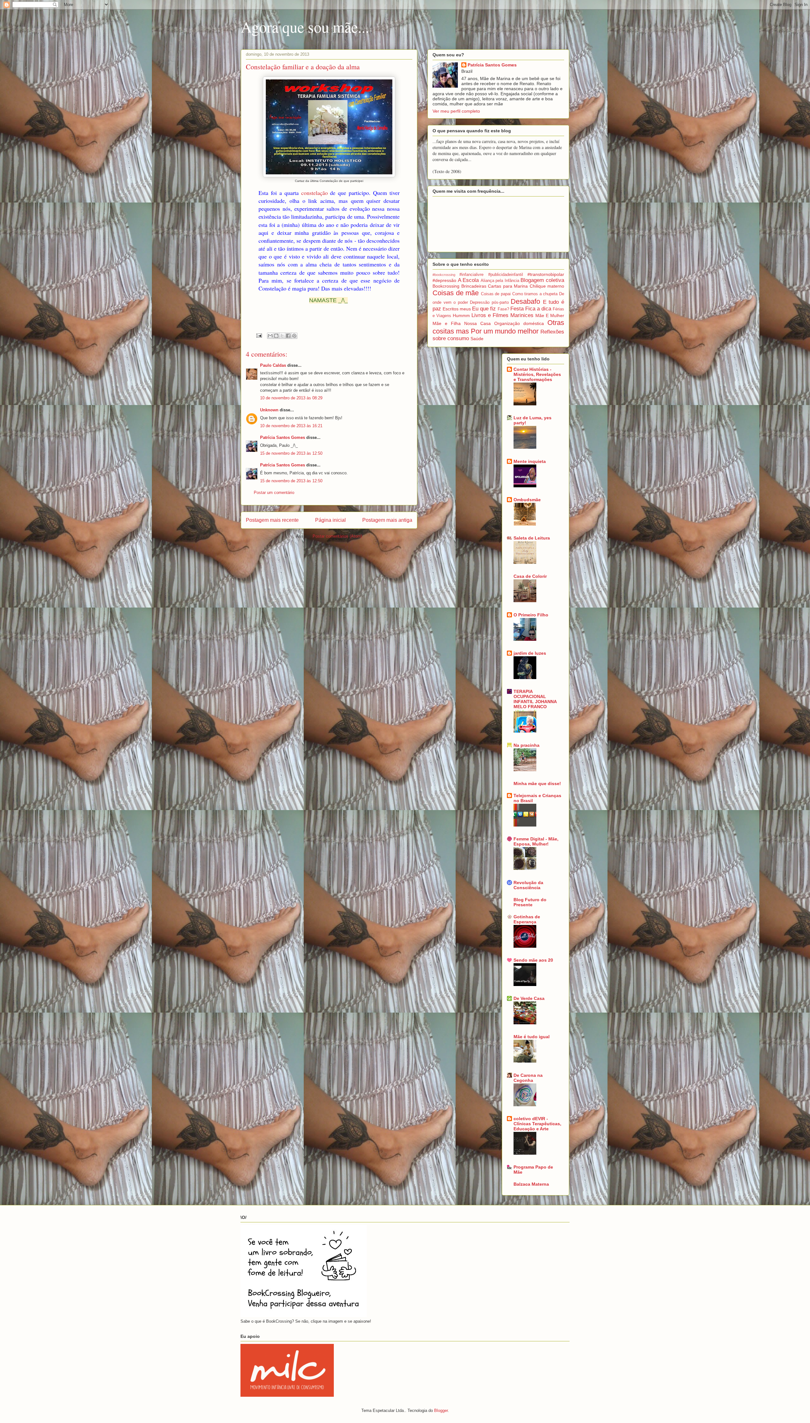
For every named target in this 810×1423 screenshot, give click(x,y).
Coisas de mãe (456, 293)
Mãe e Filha (447, 323)
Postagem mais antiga (387, 520)
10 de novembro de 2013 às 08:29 (291, 398)
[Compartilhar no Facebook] (288, 336)
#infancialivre (471, 274)
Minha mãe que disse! (537, 783)
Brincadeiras (473, 286)
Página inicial (330, 520)
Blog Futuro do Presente (530, 902)
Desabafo (525, 301)
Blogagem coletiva (542, 280)
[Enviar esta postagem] (258, 335)
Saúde (476, 338)
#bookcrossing (444, 275)
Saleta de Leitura (532, 537)
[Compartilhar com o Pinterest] (294, 336)
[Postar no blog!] (276, 336)
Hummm (461, 315)
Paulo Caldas (273, 365)
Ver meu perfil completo (456, 111)
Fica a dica (538, 309)
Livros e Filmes (489, 315)
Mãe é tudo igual (532, 1036)
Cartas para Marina (508, 286)
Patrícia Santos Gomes (282, 437)
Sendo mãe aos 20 (533, 960)
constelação (314, 193)
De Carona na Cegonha (528, 1078)
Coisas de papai (496, 294)
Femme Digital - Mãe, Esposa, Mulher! (536, 841)
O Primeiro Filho (531, 614)
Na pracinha (526, 745)
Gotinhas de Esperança (527, 919)
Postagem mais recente (272, 520)
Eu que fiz (484, 309)
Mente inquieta (530, 461)
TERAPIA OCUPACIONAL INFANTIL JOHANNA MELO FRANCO (535, 699)
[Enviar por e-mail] (270, 336)
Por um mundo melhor (505, 331)
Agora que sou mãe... (305, 26)
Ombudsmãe (527, 499)
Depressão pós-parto (489, 302)
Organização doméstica (519, 323)
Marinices (521, 315)
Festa (517, 309)
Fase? (503, 309)
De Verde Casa (529, 998)
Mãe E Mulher (549, 315)
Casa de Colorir (530, 576)
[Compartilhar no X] (282, 336)
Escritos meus (457, 308)
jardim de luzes (530, 653)
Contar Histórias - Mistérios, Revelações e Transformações (537, 374)
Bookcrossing (446, 286)
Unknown (269, 410)
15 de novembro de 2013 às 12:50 (291, 453)
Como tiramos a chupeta (535, 294)
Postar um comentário (274, 492)
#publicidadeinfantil (505, 274)
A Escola (468, 280)
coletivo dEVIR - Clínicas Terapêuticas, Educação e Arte (537, 1123)
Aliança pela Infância (500, 280)
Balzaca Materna (531, 1184)
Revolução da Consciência (528, 885)
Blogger (441, 1410)
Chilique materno (547, 286)
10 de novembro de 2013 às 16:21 (291, 425)
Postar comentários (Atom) (337, 536)
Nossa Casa (477, 323)
